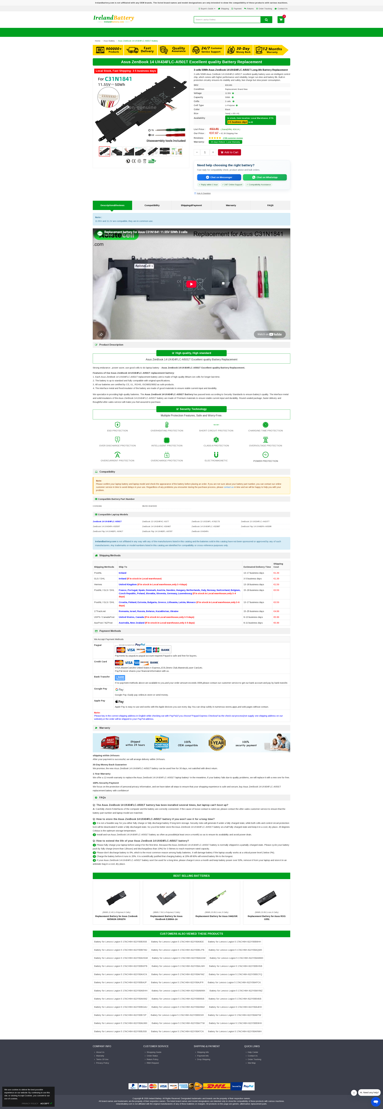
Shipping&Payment (191, 205)
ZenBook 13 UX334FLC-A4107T (255, 521)
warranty (100, 1056)
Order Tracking (265, 8)
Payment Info (203, 1056)
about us (100, 1052)
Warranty (231, 205)
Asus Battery (109, 41)
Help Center (253, 1052)
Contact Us (283, 8)
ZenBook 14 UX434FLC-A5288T (206, 526)
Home (97, 41)
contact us (229, 487)
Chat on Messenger (221, 177)
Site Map (252, 1063)
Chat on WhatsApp (267, 177)
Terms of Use (102, 1059)
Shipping (225, 8)
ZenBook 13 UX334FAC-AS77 (155, 521)
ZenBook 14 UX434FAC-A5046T (156, 526)
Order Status (152, 1056)
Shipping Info (203, 1052)
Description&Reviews (112, 205)
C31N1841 (97, 506)
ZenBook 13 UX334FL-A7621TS (206, 521)
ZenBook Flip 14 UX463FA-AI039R (256, 526)
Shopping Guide (154, 1052)
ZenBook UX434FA (200, 531)
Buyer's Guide (207, 8)
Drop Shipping (203, 1059)
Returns (250, 8)
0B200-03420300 (149, 506)
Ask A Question (204, 193)
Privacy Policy (102, 1063)
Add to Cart (231, 152)
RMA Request (153, 1063)
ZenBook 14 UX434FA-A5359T (106, 526)
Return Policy (152, 1059)
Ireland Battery (155, 1098)
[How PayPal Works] (243, 1086)
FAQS (270, 205)
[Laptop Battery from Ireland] (114, 23)
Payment (237, 8)
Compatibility (152, 205)
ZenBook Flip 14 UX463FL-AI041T (108, 531)
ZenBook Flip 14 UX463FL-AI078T (157, 531)
